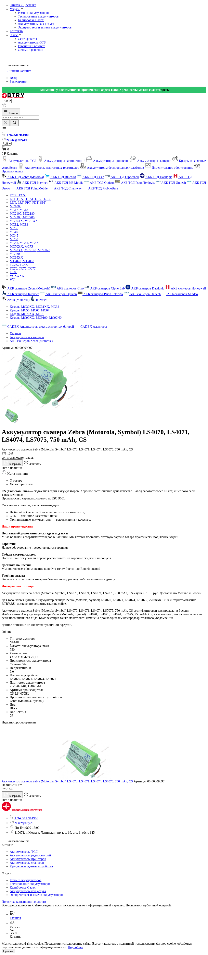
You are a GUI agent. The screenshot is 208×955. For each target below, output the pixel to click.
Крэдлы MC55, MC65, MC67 (29, 310)
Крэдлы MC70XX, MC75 (27, 314)
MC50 (14, 239)
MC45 (14, 235)
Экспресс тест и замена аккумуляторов (45, 27)
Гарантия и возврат (31, 46)
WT (12, 279)
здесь (165, 89)
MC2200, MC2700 (22, 217)
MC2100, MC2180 (22, 213)
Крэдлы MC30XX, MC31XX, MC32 (34, 306)
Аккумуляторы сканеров (27, 337)
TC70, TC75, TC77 (23, 268)
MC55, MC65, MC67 (24, 243)
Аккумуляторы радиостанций (30, 855)
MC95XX (16, 257)
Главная (15, 333)
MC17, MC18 (19, 210)
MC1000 (15, 206)
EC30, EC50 (18, 195)
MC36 (14, 228)
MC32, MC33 (19, 224)
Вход (13, 77)
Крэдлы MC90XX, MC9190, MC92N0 (36, 317)
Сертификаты (27, 38)
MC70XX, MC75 (21, 246)
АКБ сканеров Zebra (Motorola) (31, 341)
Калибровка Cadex (31, 20)
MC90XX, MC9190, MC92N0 (30, 250)
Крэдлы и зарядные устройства (31, 866)
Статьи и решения (30, 49)
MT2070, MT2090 (22, 261)
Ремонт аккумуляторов (34, 12)
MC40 (14, 232)
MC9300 (15, 254)
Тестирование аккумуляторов (38, 16)
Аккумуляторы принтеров (28, 859)
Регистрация (18, 81)
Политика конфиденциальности (24, 901)
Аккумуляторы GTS (32, 42)
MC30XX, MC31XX (24, 221)
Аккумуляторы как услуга (36, 23)
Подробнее (75, 947)
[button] (4, 130)
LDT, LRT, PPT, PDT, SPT (28, 202)
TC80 (13, 272)
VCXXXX (17, 275)
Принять (8, 951)
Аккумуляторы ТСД (24, 851)
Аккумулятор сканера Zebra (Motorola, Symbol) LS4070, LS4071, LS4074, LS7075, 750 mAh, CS (67, 781)
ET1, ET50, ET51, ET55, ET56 (30, 199)
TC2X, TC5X (19, 264)
